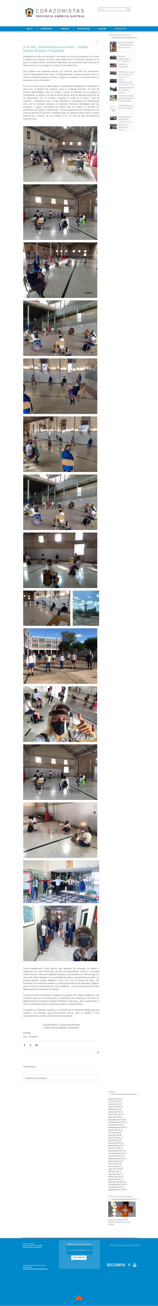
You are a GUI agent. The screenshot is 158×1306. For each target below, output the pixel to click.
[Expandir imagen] (60, 154)
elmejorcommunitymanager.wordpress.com (35, 1269)
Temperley (33, 1037)
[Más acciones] (97, 41)
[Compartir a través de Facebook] (24, 1045)
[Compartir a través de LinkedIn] (36, 1045)
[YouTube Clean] (135, 1265)
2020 (25, 1037)
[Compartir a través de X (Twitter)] (30, 1045)
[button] (46, 29)
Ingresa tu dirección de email (79, 1244)
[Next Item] (132, 1209)
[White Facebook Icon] (129, 1265)
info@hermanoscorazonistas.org (31, 1247)
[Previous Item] (112, 1209)
